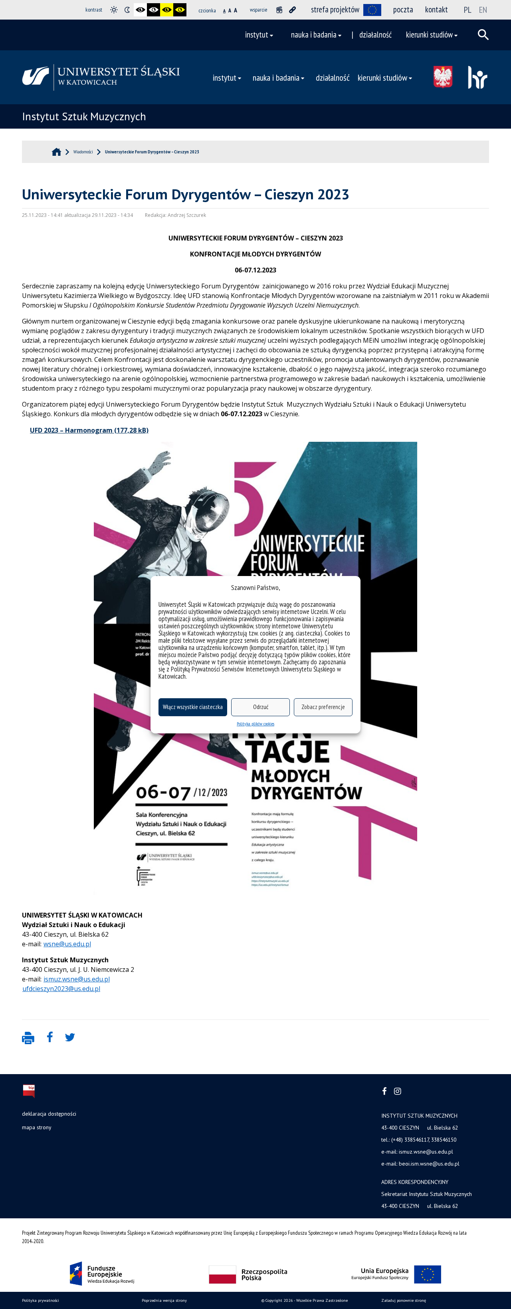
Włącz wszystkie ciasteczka (193, 707)
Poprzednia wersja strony (164, 1300)
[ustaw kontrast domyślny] (114, 9)
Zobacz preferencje (323, 707)
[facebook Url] (384, 1091)
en (483, 9)
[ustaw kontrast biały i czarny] (153, 9)
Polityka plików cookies (255, 724)
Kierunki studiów (429, 34)
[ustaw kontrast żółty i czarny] (179, 9)
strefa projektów (335, 9)
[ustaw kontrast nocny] (127, 9)
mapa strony (36, 1127)
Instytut (256, 34)
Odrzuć (260, 707)
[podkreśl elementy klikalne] (292, 9)
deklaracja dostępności (49, 1113)
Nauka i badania (314, 34)
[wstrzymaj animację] (279, 9)
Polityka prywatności (40, 1300)
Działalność (375, 34)
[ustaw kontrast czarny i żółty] (166, 9)
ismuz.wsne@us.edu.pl (77, 979)
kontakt (436, 9)
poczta (403, 9)
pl (467, 9)
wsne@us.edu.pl (67, 944)
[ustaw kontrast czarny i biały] (140, 9)
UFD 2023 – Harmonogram (71, 430)
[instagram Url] (397, 1091)
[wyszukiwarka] (483, 34)
